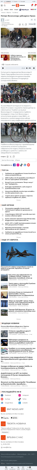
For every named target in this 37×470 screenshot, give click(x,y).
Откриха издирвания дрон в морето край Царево (19, 331)
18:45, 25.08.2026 (5, 370)
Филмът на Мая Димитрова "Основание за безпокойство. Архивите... (18, 383)
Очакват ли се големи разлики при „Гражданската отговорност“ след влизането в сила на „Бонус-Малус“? (22, 350)
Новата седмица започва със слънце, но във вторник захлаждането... (18, 58)
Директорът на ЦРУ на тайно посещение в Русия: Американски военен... (15, 375)
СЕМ (29, 454)
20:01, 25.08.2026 (5, 363)
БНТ (2, 1)
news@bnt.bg (7, 447)
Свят (11, 9)
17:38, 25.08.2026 (13, 344)
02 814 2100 (6, 444)
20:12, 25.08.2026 (13, 334)
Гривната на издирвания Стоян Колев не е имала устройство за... (20, 174)
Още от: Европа (10, 240)
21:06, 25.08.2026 (5, 328)
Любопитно (25, 385)
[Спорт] (33, 9)
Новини (6, 9)
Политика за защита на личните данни (12, 456)
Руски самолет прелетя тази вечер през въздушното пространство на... (20, 219)
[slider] (13, 68)
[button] (29, 468)
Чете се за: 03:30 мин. (23, 344)
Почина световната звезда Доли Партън (15, 326)
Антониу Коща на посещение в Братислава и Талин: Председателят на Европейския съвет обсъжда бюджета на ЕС (21, 293)
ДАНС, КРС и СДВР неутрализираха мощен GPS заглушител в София (20, 224)
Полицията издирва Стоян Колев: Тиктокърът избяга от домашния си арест (18, 209)
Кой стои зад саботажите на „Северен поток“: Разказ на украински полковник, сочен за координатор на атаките (20, 276)
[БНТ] (3, 20)
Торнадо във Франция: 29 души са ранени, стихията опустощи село (22, 310)
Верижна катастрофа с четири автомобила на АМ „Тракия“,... (17, 228)
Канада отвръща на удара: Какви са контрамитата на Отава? (16, 367)
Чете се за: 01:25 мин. (15, 378)
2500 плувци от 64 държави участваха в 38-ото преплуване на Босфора (20, 178)
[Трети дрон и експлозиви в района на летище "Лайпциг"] (4, 286)
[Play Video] (18, 38)
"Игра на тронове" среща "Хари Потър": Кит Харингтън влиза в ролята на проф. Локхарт (21, 302)
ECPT (33, 454)
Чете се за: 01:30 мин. (23, 334)
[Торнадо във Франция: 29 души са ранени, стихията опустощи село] (4, 312)
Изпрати (5, 432)
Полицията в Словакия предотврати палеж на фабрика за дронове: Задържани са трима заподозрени (17, 268)
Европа (9, 12)
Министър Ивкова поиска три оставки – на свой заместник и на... (20, 192)
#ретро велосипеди (8, 160)
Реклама (18, 200)
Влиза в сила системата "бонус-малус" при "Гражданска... (19, 183)
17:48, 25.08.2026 (5, 378)
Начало (3, 12)
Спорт (16, 9)
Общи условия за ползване (8, 454)
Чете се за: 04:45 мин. (23, 353)
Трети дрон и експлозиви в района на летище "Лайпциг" (22, 284)
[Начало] (2, 9)
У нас (31, 334)
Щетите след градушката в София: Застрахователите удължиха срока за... (17, 359)
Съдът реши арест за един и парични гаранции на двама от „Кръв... (19, 196)
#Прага (17, 160)
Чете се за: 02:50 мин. (15, 363)
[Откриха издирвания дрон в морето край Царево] (4, 333)
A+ (32, 20)
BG (34, 1)
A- (35, 20)
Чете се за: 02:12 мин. (16, 385)
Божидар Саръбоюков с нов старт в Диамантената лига (18, 187)
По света (15, 12)
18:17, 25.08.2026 (12, 353)
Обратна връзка (21, 454)
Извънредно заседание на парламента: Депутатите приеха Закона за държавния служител (22, 341)
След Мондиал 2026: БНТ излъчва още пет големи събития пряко (20, 215)
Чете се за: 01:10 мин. (15, 328)
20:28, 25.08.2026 (5, 385)
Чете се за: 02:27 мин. (15, 370)
